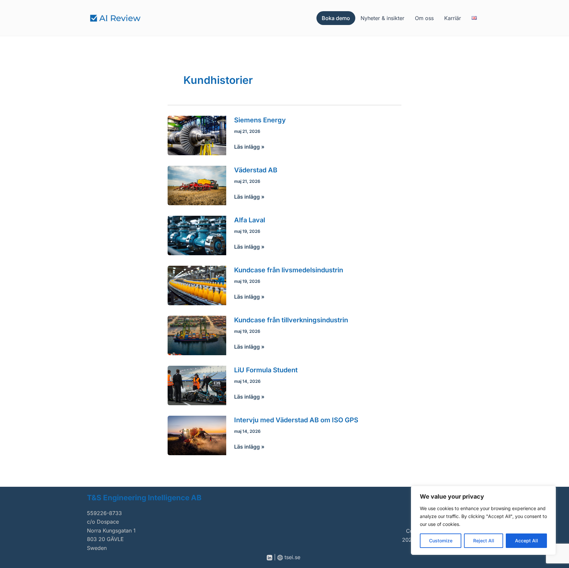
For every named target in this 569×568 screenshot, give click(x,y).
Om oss (424, 18)
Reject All (483, 540)
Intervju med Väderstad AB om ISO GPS (296, 420)
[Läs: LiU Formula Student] (197, 385)
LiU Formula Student (266, 370)
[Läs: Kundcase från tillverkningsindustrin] (197, 335)
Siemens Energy (260, 120)
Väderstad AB (255, 170)
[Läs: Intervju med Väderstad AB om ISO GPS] (197, 435)
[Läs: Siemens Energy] (197, 135)
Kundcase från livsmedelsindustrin (288, 270)
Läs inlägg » (249, 147)
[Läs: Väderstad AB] (197, 185)
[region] (483, 520)
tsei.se (293, 557)
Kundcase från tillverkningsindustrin (291, 320)
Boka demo (336, 18)
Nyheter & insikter (382, 18)
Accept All (526, 540)
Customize (440, 540)
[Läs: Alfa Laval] (197, 235)
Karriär (452, 18)
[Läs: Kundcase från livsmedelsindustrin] (197, 285)
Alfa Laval (249, 220)
